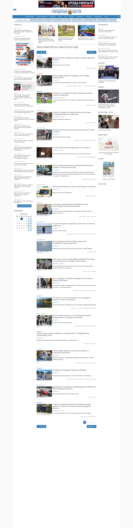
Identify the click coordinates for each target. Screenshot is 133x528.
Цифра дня (102, 135)
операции (86, 363)
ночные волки (78, 86)
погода (88, 68)
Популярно (103, 25)
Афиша (38, 257)
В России (102, 184)
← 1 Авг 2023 (41, 52)
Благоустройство (42, 16)
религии (80, 308)
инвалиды (83, 290)
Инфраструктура (41, 313)
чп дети (94, 234)
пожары (94, 140)
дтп (88, 122)
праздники (90, 105)
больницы (87, 140)
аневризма (93, 363)
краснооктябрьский (80, 326)
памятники (93, 343)
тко (87, 416)
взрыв (89, 326)
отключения (80, 157)
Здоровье (52, 16)
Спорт (60, 16)
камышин (77, 140)
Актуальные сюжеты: (22, 20)
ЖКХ (65, 16)
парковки (93, 179)
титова (94, 326)
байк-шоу (70, 86)
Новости (18, 25)
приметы (74, 308)
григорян (93, 216)
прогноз (94, 68)
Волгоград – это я (105, 112)
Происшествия (29, 16)
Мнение (101, 63)
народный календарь (90, 308)
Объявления (97, 16)
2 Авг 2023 (55, 62)
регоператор (92, 416)
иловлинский (71, 234)
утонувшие (87, 234)
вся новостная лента (24, 206)
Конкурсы (89, 16)
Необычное (80, 16)
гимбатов (90, 251)
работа (89, 290)
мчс (95, 397)
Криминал (39, 202)
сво (95, 251)
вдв (95, 105)
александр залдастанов (89, 86)
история (86, 343)
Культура (71, 16)
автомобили (86, 179)
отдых (85, 271)
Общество (39, 56)
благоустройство (71, 379)
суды (88, 216)
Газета (106, 16)
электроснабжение (91, 157)
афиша (94, 271)
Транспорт (40, 163)
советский (93, 196)
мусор (83, 416)
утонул (81, 234)
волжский (93, 122)
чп (82, 140)
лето (89, 271)
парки (94, 379)
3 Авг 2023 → (91, 52)
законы (94, 290)
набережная (88, 379)
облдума (76, 290)
